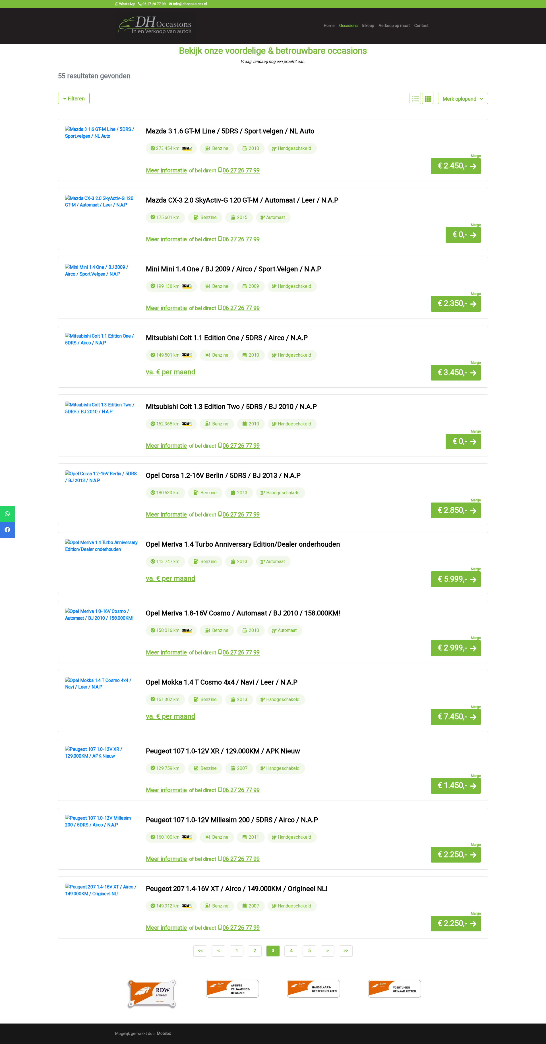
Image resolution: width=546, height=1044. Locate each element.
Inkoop (368, 25)
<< (200, 950)
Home (329, 25)
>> (346, 950)
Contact (421, 25)
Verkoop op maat (394, 25)
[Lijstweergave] (415, 98)
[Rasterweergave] (427, 98)
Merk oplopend (460, 99)
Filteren (76, 99)
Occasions (348, 25)
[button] (456, 166)
